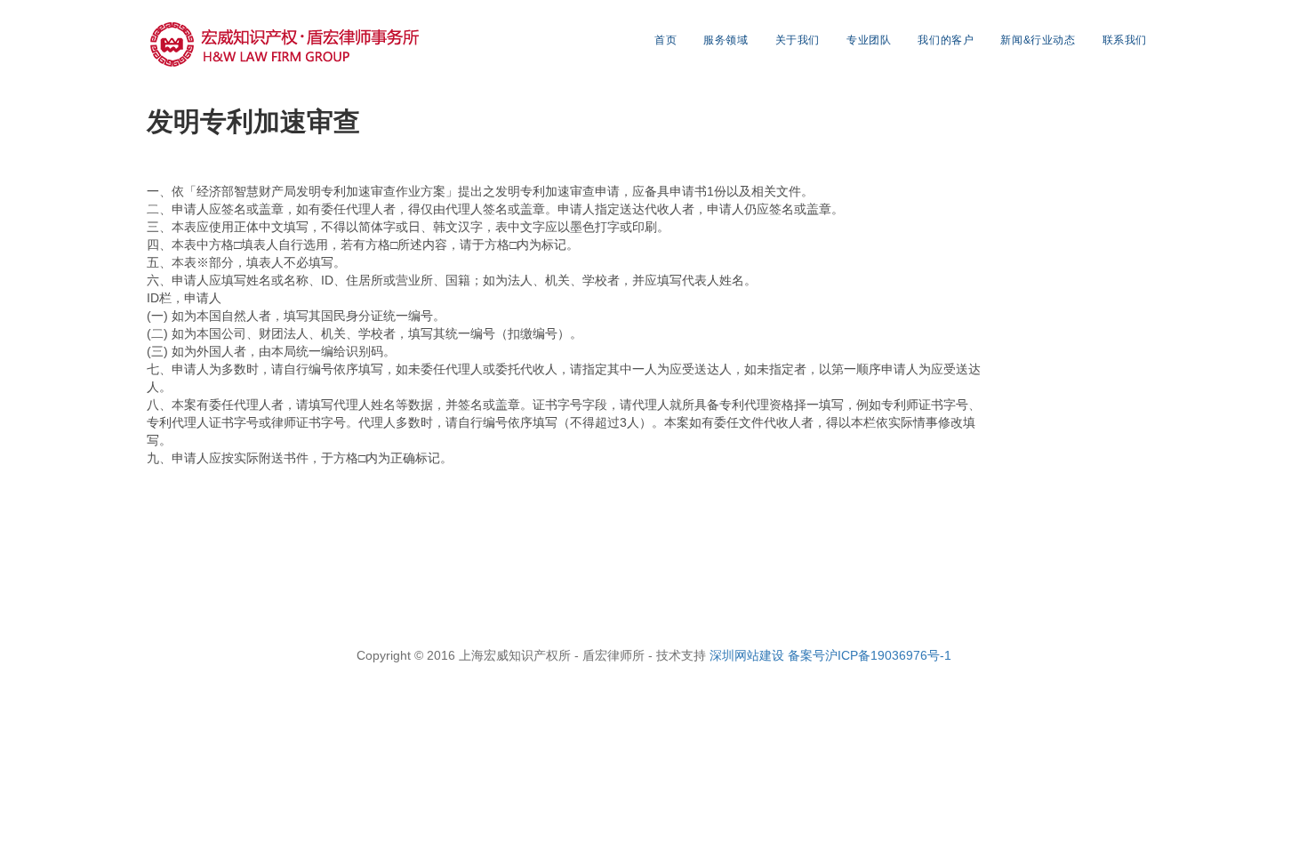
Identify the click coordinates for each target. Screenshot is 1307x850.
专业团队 (868, 40)
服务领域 (725, 40)
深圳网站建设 (749, 655)
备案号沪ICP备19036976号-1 (869, 655)
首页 (665, 40)
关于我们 (797, 40)
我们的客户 (946, 40)
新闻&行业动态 (1037, 40)
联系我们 (1125, 40)
